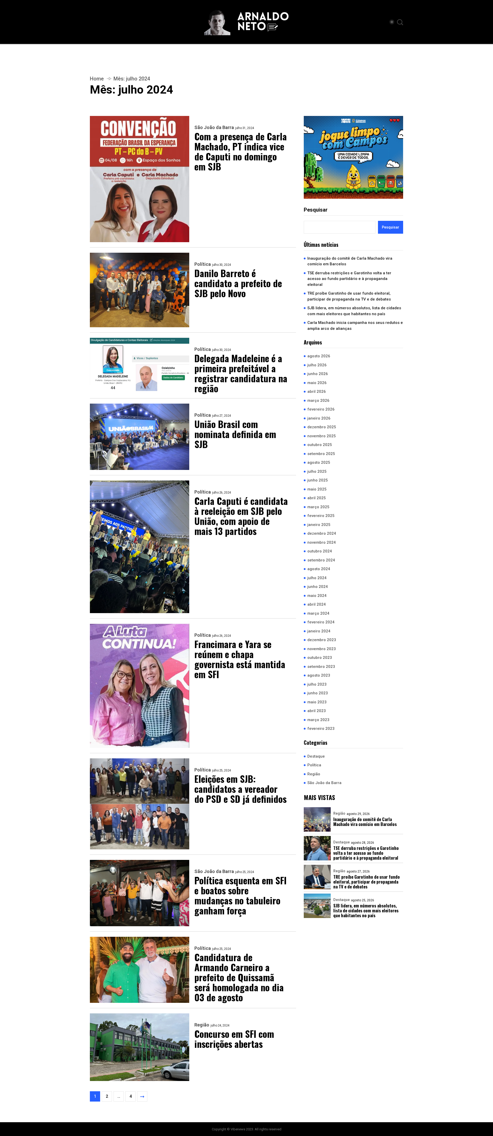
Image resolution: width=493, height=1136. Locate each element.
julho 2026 (317, 364)
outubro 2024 (319, 551)
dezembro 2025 (321, 427)
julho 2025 (317, 471)
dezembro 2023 (321, 640)
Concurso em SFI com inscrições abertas (234, 1039)
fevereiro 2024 (321, 622)
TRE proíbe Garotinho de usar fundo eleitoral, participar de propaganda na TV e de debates (349, 296)
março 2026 (318, 400)
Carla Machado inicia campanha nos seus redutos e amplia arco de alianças (355, 325)
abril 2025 (316, 498)
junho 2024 (317, 586)
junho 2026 (317, 373)
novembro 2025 (321, 435)
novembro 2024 (321, 542)
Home (97, 79)
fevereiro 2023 (321, 728)
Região (201, 1025)
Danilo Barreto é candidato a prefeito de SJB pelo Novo (238, 283)
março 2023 (318, 719)
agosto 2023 (318, 675)
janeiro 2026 (318, 418)
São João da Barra (214, 127)
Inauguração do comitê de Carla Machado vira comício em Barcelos (349, 261)
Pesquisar (316, 209)
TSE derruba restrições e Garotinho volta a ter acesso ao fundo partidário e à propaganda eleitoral (349, 278)
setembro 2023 (321, 666)
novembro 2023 (321, 648)
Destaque (316, 756)
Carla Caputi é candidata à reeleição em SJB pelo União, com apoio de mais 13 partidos (241, 516)
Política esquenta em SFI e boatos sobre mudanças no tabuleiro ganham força (240, 895)
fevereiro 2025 (321, 515)
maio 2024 (317, 595)
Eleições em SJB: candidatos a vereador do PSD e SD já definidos (240, 789)
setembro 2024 (321, 560)
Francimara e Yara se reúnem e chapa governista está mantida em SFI (239, 659)
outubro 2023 (319, 657)
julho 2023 (317, 684)
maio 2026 (317, 382)
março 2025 (318, 506)
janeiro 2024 (318, 631)
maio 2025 (317, 489)
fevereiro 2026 (321, 409)
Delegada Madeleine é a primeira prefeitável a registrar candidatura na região (240, 373)
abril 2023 (316, 710)
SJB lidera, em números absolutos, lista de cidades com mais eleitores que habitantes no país (354, 311)
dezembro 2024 (321, 533)
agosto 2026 (318, 356)
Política (202, 264)
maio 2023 (317, 701)
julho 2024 (317, 577)
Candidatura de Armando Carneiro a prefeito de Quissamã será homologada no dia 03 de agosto (239, 977)
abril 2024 (316, 604)
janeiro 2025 (318, 524)
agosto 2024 (318, 569)
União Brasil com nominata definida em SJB (235, 434)
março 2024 (318, 613)
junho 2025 (317, 480)
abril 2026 (316, 391)
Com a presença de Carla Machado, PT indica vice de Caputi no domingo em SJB (240, 151)
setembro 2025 (321, 453)
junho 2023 (317, 693)
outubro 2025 (319, 444)
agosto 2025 (318, 462)
